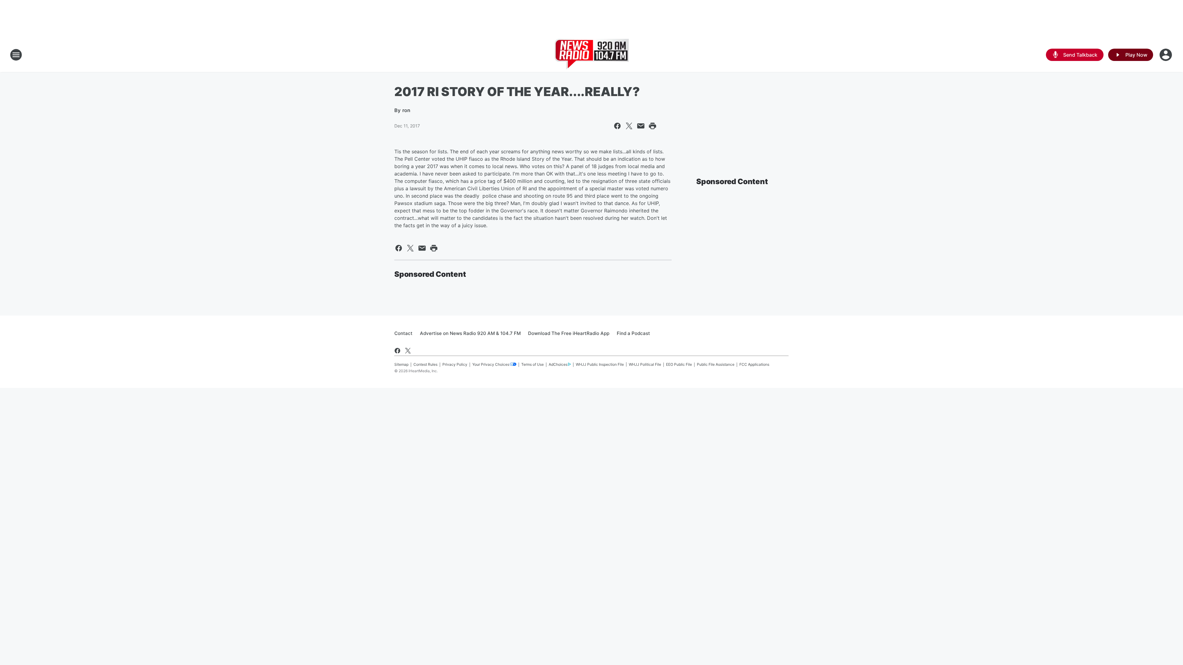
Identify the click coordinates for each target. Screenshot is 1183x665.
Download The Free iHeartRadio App (568, 333)
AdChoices (558, 364)
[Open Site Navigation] (16, 55)
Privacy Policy (454, 364)
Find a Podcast (633, 333)
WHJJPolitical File (645, 364)
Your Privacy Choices (490, 364)
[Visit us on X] (408, 350)
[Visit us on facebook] (397, 350)
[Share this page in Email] (640, 126)
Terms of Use (532, 364)
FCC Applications (754, 364)
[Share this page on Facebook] (617, 126)
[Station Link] (592, 55)
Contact (403, 333)
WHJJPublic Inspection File (600, 364)
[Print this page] (652, 126)
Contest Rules (425, 364)
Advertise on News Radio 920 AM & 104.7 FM (470, 333)
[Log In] (1166, 55)
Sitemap (401, 364)
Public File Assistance (715, 364)
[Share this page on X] (629, 126)
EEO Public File (679, 364)
